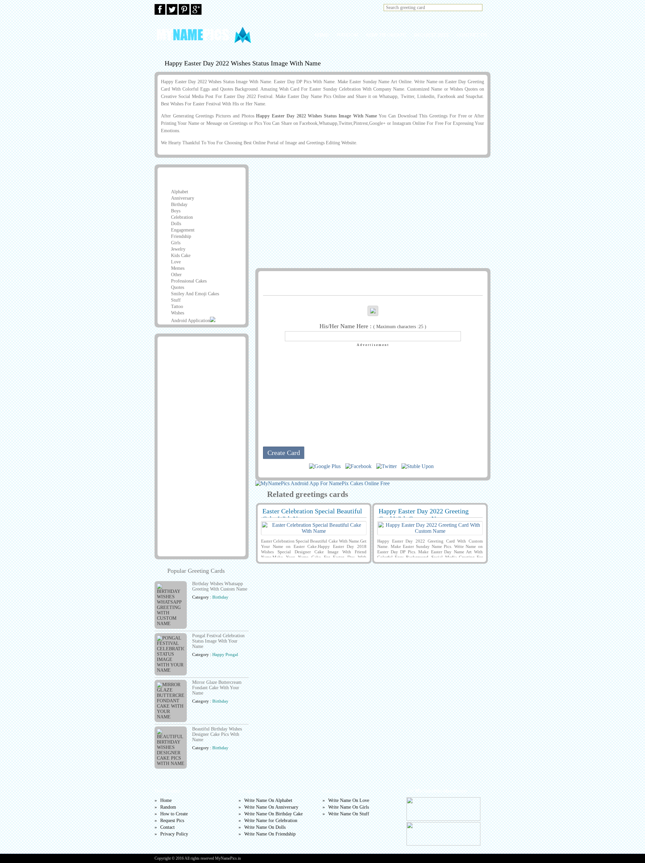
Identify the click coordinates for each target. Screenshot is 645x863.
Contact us (472, 35)
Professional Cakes (189, 281)
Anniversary (182, 198)
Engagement (183, 230)
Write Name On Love (348, 800)
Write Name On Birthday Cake (273, 813)
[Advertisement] (372, 213)
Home (322, 35)
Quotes (177, 287)
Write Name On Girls (348, 807)
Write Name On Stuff (348, 813)
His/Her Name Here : (372, 326)
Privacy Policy (174, 833)
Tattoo (177, 306)
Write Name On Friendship (270, 833)
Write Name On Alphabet (268, 800)
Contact (167, 827)
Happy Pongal (225, 654)
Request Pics (431, 35)
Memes (177, 268)
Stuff (176, 300)
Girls (175, 242)
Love (176, 261)
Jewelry (178, 249)
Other (176, 274)
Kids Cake (180, 255)
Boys (175, 210)
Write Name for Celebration (270, 820)
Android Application (190, 320)
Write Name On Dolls (265, 827)
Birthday (179, 204)
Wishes (177, 312)
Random (347, 35)
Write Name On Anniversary (271, 807)
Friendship (181, 236)
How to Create (386, 35)
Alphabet (179, 191)
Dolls (176, 223)
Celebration (182, 217)
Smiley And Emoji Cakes (195, 293)
